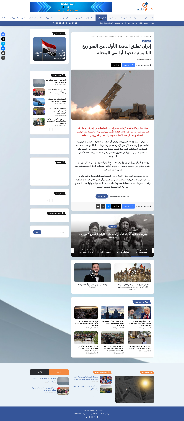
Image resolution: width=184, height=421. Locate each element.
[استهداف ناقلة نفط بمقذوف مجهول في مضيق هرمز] (39, 102)
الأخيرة (59, 372)
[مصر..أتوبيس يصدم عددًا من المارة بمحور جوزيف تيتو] (106, 389)
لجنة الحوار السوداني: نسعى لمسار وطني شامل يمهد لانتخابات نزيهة (57, 111)
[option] (112, 235)
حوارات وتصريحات (63, 18)
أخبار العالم (102, 18)
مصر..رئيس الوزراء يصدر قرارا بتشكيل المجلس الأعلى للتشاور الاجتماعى (56, 121)
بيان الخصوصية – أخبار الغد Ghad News (111, 23)
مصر (137, 18)
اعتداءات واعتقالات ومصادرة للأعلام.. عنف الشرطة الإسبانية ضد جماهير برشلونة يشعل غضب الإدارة (113, 348)
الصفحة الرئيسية (147, 18)
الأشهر (39, 372)
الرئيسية (147, 36)
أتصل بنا (127, 23)
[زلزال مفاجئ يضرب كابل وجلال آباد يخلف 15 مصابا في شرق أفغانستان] (139, 337)
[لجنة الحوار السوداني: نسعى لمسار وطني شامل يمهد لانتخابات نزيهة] (39, 111)
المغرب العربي (114, 18)
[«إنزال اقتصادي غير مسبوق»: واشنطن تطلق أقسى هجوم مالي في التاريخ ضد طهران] (139, 312)
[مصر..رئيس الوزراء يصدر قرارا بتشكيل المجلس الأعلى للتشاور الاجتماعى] (39, 122)
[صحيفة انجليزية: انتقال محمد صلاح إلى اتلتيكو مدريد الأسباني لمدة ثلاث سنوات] (106, 380)
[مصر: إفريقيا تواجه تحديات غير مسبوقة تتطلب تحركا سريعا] (39, 92)
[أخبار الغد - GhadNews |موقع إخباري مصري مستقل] (145, 6)
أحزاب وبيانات (77, 18)
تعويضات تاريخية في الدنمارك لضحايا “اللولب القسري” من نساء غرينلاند (112, 235)
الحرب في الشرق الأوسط (16, 18)
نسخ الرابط (101, 196)
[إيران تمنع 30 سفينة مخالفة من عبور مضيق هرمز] (39, 83)
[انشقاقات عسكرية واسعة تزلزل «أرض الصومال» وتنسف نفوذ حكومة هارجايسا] (86, 312)
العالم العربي (127, 18)
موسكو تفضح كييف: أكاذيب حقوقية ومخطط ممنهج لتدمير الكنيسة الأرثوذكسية (113, 323)
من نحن (134, 23)
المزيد (141, 36)
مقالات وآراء (50, 18)
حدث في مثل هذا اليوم (35, 18)
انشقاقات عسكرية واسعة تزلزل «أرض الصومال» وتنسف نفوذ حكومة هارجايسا (86, 323)
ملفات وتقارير (89, 18)
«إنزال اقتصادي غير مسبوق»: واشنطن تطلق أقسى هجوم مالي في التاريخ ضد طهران (139, 323)
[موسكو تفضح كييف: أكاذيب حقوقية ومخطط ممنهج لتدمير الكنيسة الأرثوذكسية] (112, 312)
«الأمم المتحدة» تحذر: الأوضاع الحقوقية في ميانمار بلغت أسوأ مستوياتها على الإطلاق (88, 348)
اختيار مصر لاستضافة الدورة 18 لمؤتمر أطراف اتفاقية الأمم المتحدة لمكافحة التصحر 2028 (49, 55)
